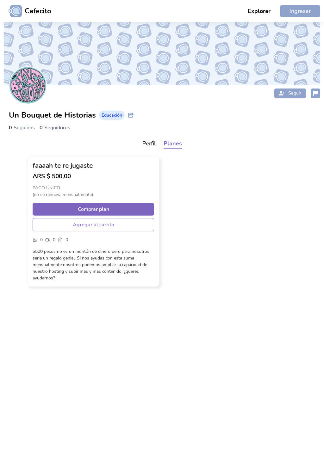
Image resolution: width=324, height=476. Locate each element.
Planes (173, 143)
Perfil (149, 143)
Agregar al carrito (93, 224)
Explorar (259, 11)
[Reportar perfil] (315, 93)
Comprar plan (93, 209)
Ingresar (300, 11)
